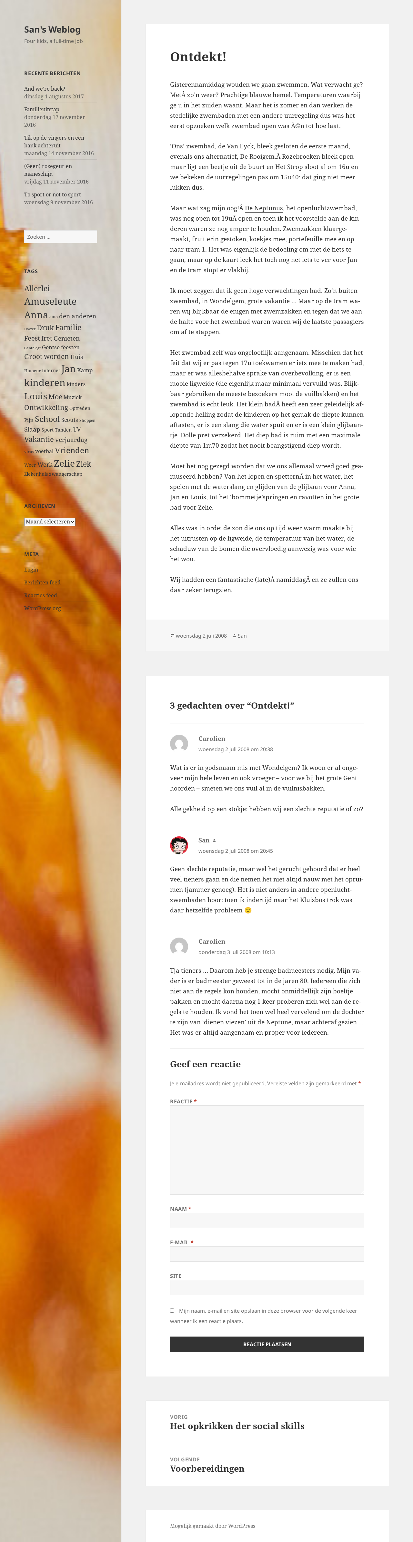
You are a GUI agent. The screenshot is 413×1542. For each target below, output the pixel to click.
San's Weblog (52, 29)
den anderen (77, 316)
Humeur (32, 370)
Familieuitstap (41, 109)
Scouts (69, 419)
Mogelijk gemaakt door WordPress (212, 1525)
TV (77, 429)
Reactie (183, 1101)
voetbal (44, 451)
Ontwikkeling (46, 407)
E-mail (182, 1242)
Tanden (63, 430)
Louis (35, 396)
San (242, 635)
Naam (181, 1208)
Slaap (32, 429)
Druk (45, 328)
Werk (45, 464)
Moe (55, 396)
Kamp (85, 370)
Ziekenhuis (36, 474)
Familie (68, 328)
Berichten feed (42, 582)
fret (46, 338)
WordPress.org (42, 608)
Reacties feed (40, 595)
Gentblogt (32, 348)
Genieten (67, 338)
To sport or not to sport (52, 194)
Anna (36, 314)
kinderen (44, 382)
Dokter (29, 328)
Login (31, 569)
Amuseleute (50, 301)
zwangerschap (65, 474)
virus (29, 451)
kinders (76, 384)
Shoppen (87, 420)
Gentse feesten (61, 347)
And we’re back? (44, 88)
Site (176, 1275)
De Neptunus (264, 208)
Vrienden (72, 450)
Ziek (83, 464)
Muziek (73, 397)
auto (53, 316)
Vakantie (39, 439)
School (47, 418)
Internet (51, 370)
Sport (48, 430)
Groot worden (46, 356)
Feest (32, 338)
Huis (76, 357)
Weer (30, 465)
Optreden (79, 408)
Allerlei (37, 288)
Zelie (64, 463)
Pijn (29, 420)
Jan (68, 368)
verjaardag (71, 439)
